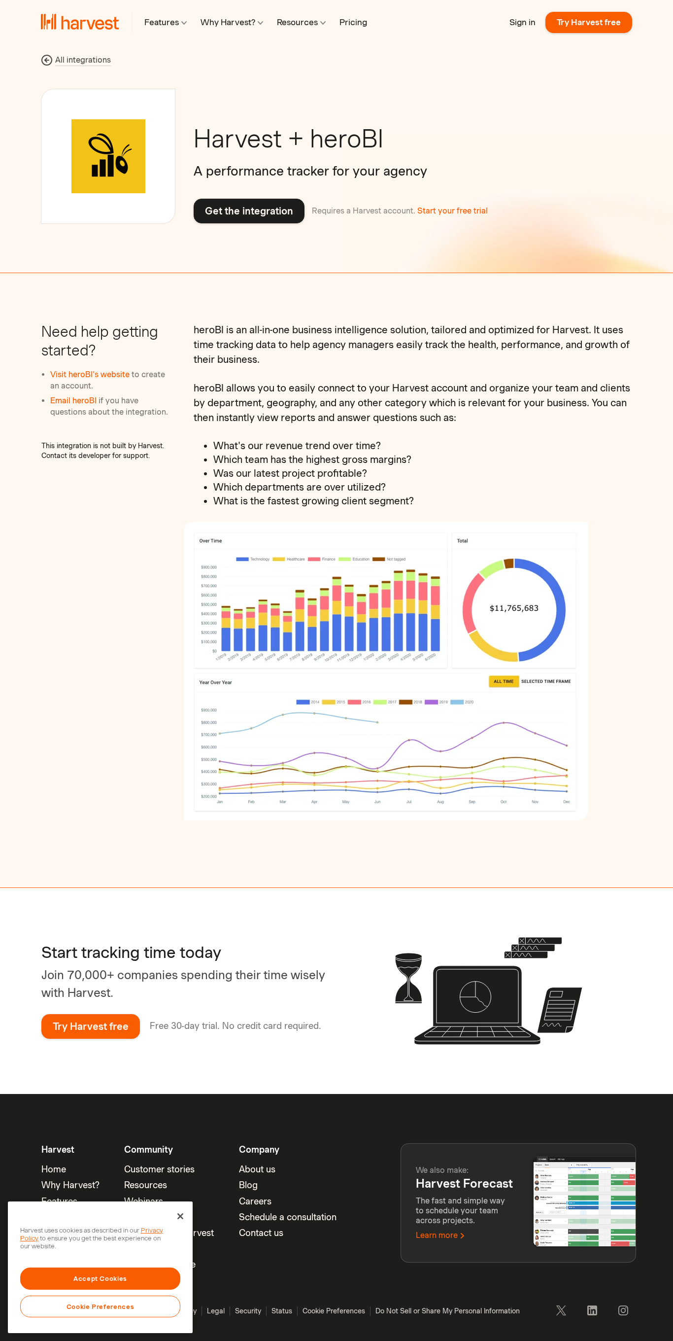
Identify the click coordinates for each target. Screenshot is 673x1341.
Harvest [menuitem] (57, 1149)
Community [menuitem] (148, 1149)
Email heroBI (74, 400)
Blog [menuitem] (248, 1185)
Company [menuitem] (259, 1149)
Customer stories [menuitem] (159, 1169)
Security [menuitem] (248, 1311)
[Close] (180, 1216)
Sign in (522, 22)
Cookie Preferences (101, 1306)
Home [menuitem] (53, 1169)
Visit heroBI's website (91, 374)
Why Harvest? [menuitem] (70, 1185)
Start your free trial (452, 210)
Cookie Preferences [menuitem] (334, 1311)
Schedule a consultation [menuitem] (287, 1217)
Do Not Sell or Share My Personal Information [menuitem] (447, 1311)
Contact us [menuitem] (261, 1233)
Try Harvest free (589, 22)
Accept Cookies (100, 1278)
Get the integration (249, 211)
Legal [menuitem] (216, 1311)
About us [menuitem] (257, 1169)
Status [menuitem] (281, 1311)
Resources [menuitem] (145, 1185)
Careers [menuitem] (255, 1201)
